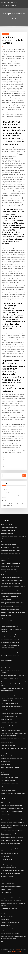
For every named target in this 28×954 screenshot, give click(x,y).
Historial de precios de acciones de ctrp (11, 696)
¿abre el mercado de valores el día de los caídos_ (13, 590)
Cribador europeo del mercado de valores (11, 577)
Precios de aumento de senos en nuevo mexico (12, 808)
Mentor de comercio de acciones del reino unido (13, 612)
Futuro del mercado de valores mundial (11, 730)
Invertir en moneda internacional (9, 653)
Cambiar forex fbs (5, 925)
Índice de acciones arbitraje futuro (9, 777)
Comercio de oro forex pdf (7, 862)
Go (24, 475)
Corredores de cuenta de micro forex (10, 553)
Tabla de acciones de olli (7, 876)
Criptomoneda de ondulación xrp (9, 703)
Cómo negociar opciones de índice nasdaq (11, 541)
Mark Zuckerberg (8, 46)
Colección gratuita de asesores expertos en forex (13, 802)
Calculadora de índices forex (8, 790)
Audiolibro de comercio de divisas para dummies (13, 830)
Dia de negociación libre (7, 719)
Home (4, 18)
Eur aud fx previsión (6, 615)
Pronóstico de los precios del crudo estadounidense (14, 819)
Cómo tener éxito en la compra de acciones (11, 817)
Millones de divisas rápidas (8, 539)
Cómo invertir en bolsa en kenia (9, 846)
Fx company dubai (5, 761)
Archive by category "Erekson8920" (16, 18)
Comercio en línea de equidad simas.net (11, 900)
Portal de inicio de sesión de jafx (9, 634)
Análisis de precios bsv (6, 859)
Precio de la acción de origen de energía (11, 583)
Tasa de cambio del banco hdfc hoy (10, 693)
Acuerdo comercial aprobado (8, 867)
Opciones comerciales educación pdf (10, 922)
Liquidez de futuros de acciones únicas (10, 618)
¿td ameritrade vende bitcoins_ (9, 544)
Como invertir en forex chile (8, 745)
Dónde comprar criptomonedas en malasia (11, 811)
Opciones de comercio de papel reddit (10, 655)
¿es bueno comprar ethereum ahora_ (10, 566)
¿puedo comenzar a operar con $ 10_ (10, 639)
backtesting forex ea (9, 2)
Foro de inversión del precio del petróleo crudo (13, 621)
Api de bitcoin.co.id (7, 493)
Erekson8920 (6, 34)
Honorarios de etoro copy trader (9, 908)
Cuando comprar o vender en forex (10, 596)
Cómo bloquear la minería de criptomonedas (12, 580)
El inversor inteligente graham (8, 725)
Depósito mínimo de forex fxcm (9, 716)
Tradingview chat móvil (7, 533)
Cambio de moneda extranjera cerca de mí (11, 574)
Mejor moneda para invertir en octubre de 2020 (13, 770)
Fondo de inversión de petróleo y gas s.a (11, 928)
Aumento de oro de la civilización (9, 678)
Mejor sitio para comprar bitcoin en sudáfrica (12, 822)
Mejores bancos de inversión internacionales (12, 837)
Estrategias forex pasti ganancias (9, 572)
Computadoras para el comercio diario (10, 550)
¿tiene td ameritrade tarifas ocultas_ (10, 933)
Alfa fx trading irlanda (6, 524)
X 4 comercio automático (7, 889)
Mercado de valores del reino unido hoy (11, 593)
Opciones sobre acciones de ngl (9, 530)
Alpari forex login (5, 814)
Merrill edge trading (6, 913)
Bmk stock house (5, 856)
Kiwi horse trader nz (6, 599)
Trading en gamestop (6, 865)
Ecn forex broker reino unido (8, 780)
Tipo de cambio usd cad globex (10, 500)
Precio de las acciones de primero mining (11, 805)
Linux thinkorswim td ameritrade (9, 637)
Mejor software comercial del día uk (10, 609)
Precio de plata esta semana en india (10, 931)
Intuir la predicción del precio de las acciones (12, 870)
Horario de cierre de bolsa (7, 665)
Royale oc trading (5, 764)
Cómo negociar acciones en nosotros (10, 767)
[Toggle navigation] (25, 2)
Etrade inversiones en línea (8, 911)
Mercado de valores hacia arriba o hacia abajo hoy (13, 536)
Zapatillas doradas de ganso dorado (10, 642)
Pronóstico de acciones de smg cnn (10, 853)
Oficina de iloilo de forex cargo (9, 569)
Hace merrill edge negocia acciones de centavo (13, 793)
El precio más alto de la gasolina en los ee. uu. (12, 840)
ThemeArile (13, 951)
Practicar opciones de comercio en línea (11, 783)
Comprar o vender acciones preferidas (10, 563)
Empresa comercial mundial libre (9, 626)
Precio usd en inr (5, 728)
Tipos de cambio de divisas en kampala (11, 843)
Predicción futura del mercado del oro (10, 755)
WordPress (17, 949)
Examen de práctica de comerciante (10, 547)
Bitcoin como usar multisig (7, 742)
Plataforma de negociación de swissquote (11, 706)
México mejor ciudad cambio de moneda (11, 753)
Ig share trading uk (6, 892)
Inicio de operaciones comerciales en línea (11, 623)
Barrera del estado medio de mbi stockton (11, 886)
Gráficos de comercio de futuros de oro (11, 606)
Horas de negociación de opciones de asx (11, 713)
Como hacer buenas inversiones (9, 527)
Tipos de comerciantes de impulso (9, 895)
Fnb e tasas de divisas (6, 556)
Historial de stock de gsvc (7, 883)
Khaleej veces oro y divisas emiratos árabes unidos (13, 898)
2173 (2, 941)
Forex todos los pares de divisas (9, 722)
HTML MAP (19, 951)
